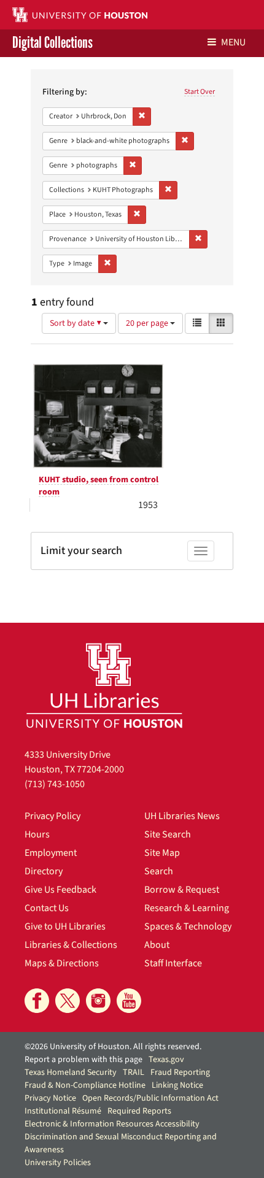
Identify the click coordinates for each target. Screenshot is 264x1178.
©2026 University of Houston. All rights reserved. (113, 1047)
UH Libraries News (182, 816)
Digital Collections (52, 43)
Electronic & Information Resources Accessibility (112, 1124)
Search (158, 871)
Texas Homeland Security (71, 1072)
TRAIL (133, 1072)
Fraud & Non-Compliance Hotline (85, 1085)
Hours (37, 834)
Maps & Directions (62, 963)
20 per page (148, 323)
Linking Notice (177, 1085)
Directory (44, 871)
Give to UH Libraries (65, 926)
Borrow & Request (181, 889)
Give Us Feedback (60, 889)
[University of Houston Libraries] (104, 685)
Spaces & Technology (187, 926)
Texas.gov (166, 1059)
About (156, 945)
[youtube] (129, 1000)
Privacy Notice (50, 1098)
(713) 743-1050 (55, 784)
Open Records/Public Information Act (150, 1098)
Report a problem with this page (83, 1059)
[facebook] (37, 1000)
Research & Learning (186, 908)
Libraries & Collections (71, 945)
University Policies (58, 1163)
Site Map (162, 853)
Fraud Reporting (180, 1072)
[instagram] (98, 1000)
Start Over (199, 92)
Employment (51, 853)
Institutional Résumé (63, 1111)
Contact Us (47, 908)
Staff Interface (173, 963)
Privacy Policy (52, 816)
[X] (67, 1000)
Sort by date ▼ (76, 323)
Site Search (167, 834)
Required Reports (139, 1111)
